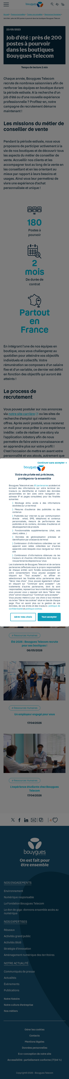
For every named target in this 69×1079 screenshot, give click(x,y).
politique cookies (33, 609)
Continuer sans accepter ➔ (52, 462)
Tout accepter (49, 617)
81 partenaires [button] (41, 485)
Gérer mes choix (23, 617)
